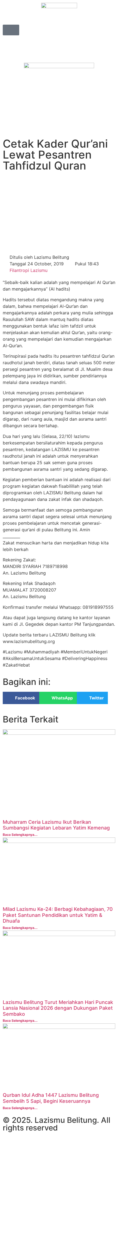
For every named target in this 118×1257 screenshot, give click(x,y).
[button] (21, 698)
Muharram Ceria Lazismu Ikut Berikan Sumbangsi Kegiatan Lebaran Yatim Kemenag (56, 825)
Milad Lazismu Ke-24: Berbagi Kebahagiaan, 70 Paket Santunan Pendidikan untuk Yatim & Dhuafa (58, 915)
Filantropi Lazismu (28, 270)
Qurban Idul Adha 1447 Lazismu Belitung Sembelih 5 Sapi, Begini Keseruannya (51, 1098)
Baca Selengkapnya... (20, 835)
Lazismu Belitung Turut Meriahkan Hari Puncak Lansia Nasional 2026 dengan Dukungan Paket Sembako (58, 1008)
